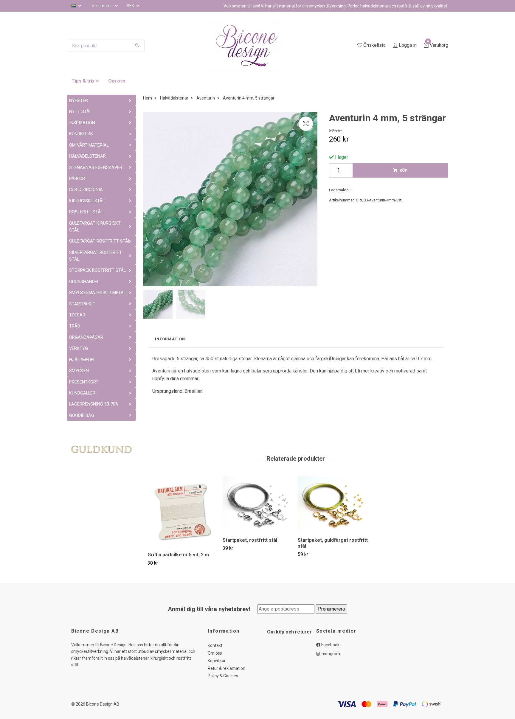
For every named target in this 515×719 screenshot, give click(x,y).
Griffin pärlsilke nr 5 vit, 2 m (178, 555)
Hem (147, 98)
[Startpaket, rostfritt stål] (258, 504)
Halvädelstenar (174, 98)
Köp (403, 170)
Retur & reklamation (226, 668)
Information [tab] (170, 339)
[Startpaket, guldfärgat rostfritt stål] (333, 504)
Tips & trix (83, 81)
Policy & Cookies (223, 675)
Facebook (329, 644)
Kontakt (215, 645)
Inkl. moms (103, 5)
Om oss (116, 81)
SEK (131, 5)
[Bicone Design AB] (254, 45)
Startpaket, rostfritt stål (250, 540)
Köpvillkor (217, 660)
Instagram (330, 653)
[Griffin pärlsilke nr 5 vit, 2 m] (183, 511)
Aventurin (205, 98)
